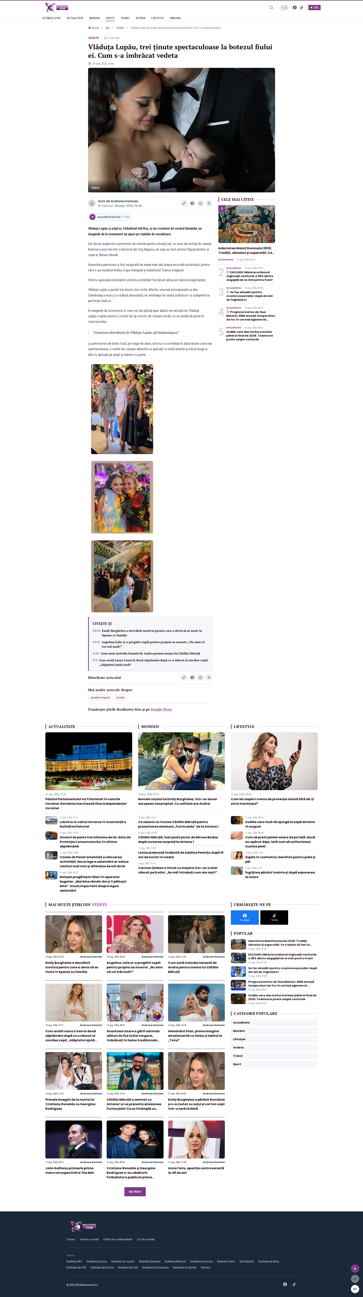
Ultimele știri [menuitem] (51, 18)
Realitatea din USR (128, 1267)
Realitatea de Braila (268, 1261)
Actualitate (225, 259)
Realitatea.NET (74, 1261)
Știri (108, 27)
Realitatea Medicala (175, 1261)
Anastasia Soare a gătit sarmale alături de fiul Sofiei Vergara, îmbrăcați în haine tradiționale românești (133, 1038)
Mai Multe (135, 1191)
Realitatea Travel (226, 1261)
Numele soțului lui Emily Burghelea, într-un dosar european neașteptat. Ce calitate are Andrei (177, 801)
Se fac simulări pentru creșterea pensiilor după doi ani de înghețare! (249, 296)
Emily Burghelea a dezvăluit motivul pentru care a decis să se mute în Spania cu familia (152, 633)
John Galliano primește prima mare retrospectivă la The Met (69, 1170)
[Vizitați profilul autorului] (92, 203)
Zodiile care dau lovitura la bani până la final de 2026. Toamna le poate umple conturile (249, 335)
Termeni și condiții (89, 1239)
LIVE (315, 7)
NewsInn (205, 1267)
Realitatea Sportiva (97, 1261)
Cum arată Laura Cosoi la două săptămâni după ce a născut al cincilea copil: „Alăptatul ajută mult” (153, 662)
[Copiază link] (184, 203)
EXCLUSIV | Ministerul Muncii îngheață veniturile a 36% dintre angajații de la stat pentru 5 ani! (249, 276)
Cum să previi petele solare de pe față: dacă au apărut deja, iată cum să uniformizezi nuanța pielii (280, 842)
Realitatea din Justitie (122, 1261)
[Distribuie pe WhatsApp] (200, 203)
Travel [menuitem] (125, 18)
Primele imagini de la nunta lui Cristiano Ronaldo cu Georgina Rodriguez (70, 1104)
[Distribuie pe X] (209, 203)
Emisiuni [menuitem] (175, 18)
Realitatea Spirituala (149, 1261)
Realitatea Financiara (201, 1261)
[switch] (284, 7)
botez (120, 697)
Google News (161, 709)
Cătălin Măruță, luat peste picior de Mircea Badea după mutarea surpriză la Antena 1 (178, 839)
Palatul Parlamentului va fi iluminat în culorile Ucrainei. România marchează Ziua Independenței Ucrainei (85, 803)
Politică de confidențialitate (118, 1239)
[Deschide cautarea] (271, 7)
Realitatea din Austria (102, 1267)
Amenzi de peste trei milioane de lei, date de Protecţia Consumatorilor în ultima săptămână (95, 842)
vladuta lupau (100, 697)
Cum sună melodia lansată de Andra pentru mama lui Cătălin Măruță (150, 653)
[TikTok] (301, 7)
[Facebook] (294, 7)
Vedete (120, 27)
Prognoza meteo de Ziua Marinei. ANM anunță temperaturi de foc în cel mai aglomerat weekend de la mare (250, 317)
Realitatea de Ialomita (184, 1267)
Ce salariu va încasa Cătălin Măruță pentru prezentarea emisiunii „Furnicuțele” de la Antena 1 (178, 824)
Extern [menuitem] (140, 18)
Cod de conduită (146, 1239)
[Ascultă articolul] (355, 1268)
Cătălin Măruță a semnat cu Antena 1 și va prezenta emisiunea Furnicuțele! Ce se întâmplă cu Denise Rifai (134, 1106)
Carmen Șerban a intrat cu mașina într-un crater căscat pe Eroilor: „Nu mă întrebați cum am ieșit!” (178, 870)
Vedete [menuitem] (110, 18)
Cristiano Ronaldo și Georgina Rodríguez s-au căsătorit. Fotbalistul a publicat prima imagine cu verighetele (131, 1175)
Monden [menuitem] (94, 18)
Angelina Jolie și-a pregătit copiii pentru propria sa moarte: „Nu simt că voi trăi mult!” (153, 644)
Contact (71, 1239)
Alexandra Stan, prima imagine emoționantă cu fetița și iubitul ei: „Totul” (195, 1035)
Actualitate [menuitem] (75, 18)
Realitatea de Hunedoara (155, 1267)
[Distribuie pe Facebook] (192, 203)
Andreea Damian (124, 201)
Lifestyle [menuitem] (157, 18)
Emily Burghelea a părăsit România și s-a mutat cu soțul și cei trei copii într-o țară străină (196, 1104)
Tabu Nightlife (246, 1261)
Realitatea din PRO (76, 1267)
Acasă (95, 27)
